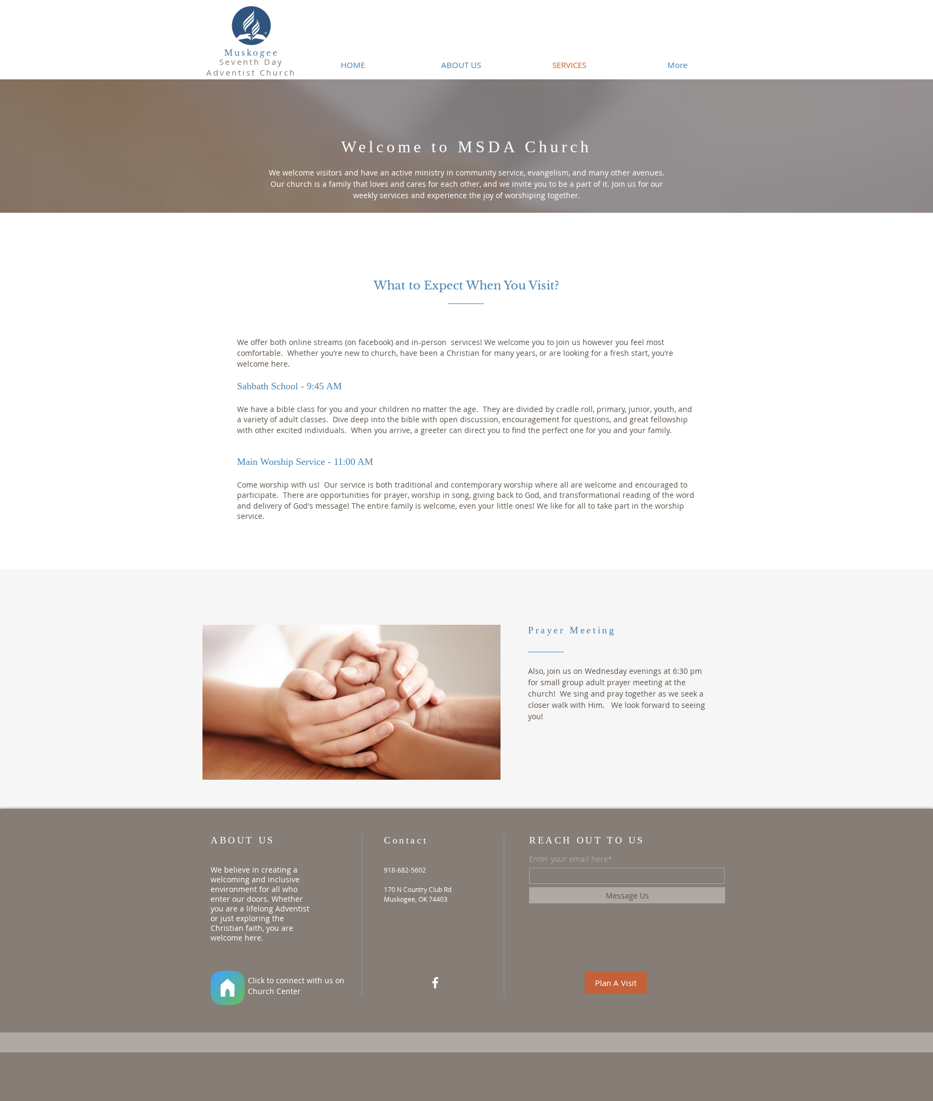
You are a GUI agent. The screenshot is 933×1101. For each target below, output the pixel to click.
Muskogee (251, 53)
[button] (616, 983)
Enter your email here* (570, 859)
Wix (389, 1047)
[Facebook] (435, 982)
